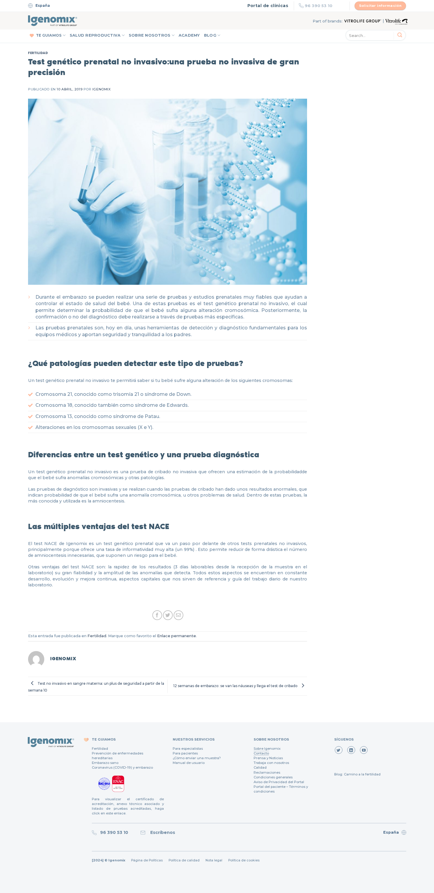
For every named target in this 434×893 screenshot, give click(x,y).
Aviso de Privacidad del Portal (279, 782)
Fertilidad (38, 52)
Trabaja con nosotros (271, 763)
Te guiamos (48, 35)
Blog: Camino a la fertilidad (357, 774)
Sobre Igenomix (267, 748)
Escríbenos (161, 832)
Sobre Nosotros (150, 35)
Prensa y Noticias (268, 758)
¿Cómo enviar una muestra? (197, 758)
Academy (189, 35)
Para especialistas (188, 748)
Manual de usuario (189, 763)
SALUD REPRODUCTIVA (95, 35)
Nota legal (213, 860)
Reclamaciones (267, 772)
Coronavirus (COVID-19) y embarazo (122, 767)
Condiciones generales (273, 777)
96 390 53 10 (318, 5)
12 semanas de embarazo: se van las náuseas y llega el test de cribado (235, 686)
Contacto (261, 753)
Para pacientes (185, 753)
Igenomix (101, 89)
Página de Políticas (147, 860)
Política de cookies (244, 860)
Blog (210, 35)
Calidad (260, 767)
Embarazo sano (105, 763)
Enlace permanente (176, 636)
